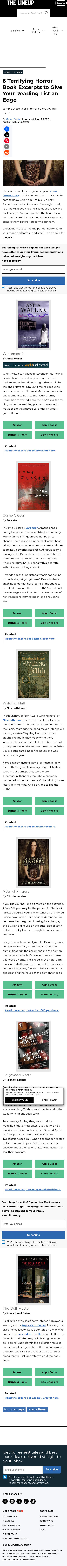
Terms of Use (46, 1521)
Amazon (17, 425)
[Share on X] (6, 134)
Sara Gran (32, 527)
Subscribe (61, 3)
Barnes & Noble (17, 434)
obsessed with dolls (28, 1334)
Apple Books (49, 425)
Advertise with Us (49, 1517)
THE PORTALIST (9, 1534)
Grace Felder (13, 119)
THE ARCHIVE (8, 1521)
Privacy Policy (47, 1525)
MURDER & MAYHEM (11, 1530)
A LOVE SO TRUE (9, 1517)
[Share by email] (6, 146)
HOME (7, 72)
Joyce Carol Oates (34, 1325)
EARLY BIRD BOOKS (11, 1525)
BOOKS (18, 72)
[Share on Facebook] (6, 129)
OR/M (42, 1530)
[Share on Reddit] (6, 152)
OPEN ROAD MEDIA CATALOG (15, 1538)
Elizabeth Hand (12, 720)
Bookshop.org (49, 434)
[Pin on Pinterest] (6, 140)
